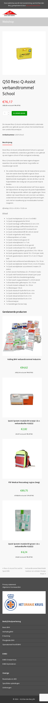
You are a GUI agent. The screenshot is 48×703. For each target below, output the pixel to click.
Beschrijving (7, 142)
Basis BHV (6, 627)
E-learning (6, 636)
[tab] (7, 142)
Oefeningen (6, 687)
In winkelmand (19, 113)
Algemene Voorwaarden (11, 587)
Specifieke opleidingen (11, 683)
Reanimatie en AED (9, 679)
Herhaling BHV (7, 632)
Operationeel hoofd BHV (11, 644)
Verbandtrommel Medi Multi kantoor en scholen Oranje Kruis (35, 571)
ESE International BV (33, 5)
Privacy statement (9, 584)
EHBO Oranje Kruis (9, 660)
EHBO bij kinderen (9, 664)
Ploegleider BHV (8, 640)
